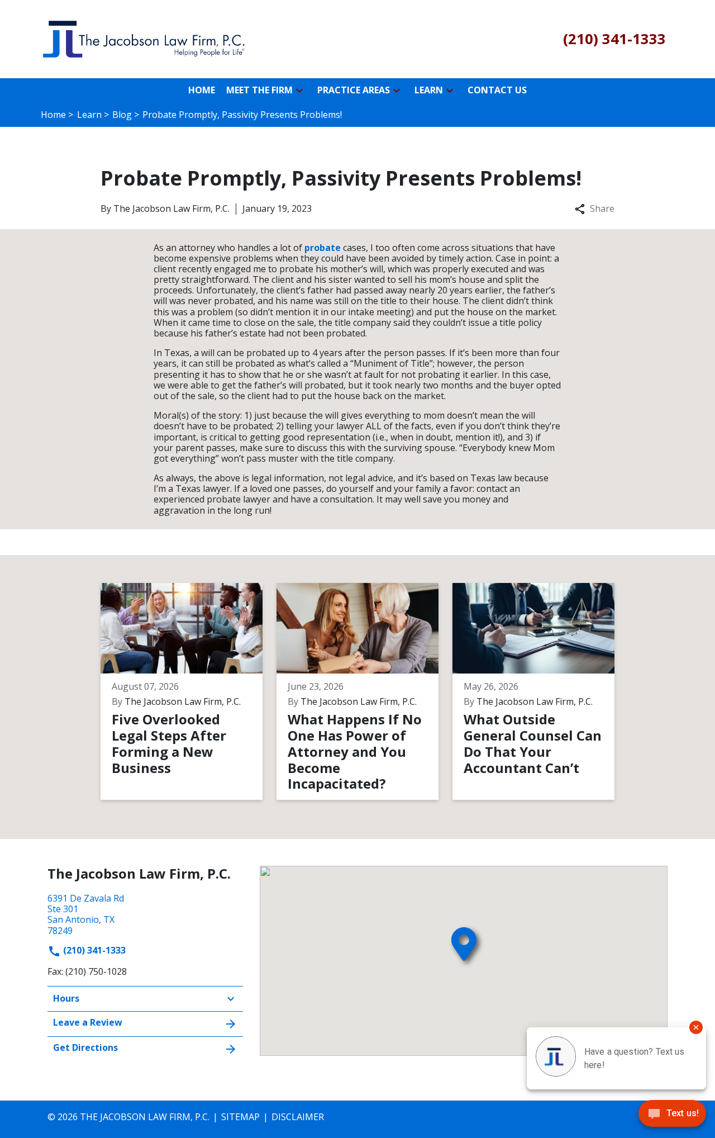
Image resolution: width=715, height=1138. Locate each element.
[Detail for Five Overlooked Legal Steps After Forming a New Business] (189, 691)
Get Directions (85, 1047)
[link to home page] (145, 38)
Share (602, 208)
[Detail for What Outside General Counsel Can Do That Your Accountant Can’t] (540, 691)
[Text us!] (672, 1115)
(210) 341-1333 (93, 950)
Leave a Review (87, 1022)
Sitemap (240, 1117)
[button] (299, 90)
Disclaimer (297, 1117)
